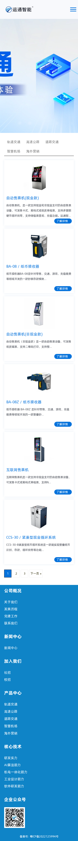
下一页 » (35, 573)
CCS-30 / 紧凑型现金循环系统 (31, 537)
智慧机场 (13, 151)
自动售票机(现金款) (22, 198)
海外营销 (33, 151)
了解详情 (62, 221)
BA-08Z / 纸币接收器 (24, 402)
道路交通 (52, 142)
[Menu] (73, 9)
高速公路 (33, 142)
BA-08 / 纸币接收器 (22, 266)
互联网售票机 (17, 469)
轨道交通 (13, 142)
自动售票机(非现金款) (24, 334)
